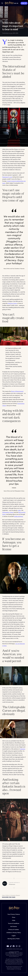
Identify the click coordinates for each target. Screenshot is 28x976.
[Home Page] (9, 3)
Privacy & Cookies (13, 929)
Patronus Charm (12, 303)
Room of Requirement (17, 391)
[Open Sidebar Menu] (2, 3)
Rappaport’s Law (7, 177)
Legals (14, 935)
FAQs (13, 920)
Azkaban (22, 749)
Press (13, 917)
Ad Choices (13, 926)
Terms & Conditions (13, 923)
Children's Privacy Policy (13, 932)
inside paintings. (18, 516)
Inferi (19, 510)
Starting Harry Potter (14, 938)
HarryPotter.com (13, 952)
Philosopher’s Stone (7, 512)
